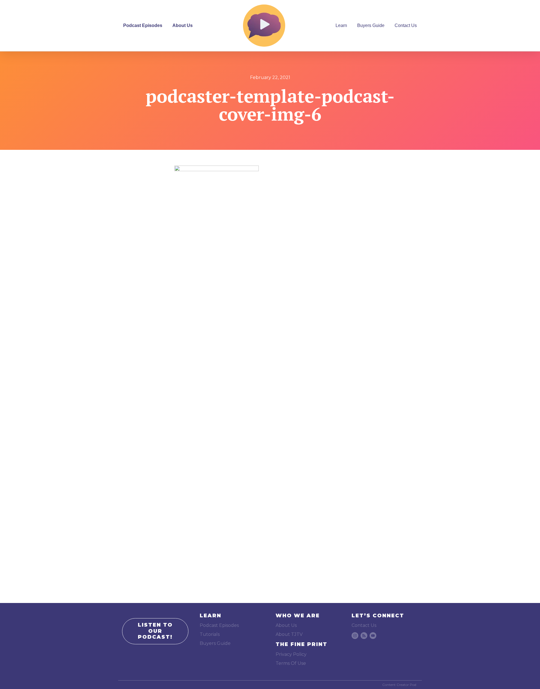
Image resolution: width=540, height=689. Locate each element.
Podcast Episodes (142, 25)
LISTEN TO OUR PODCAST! (155, 631)
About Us (182, 25)
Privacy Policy (291, 654)
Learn (341, 25)
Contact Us (406, 25)
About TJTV (289, 634)
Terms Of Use (291, 663)
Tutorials (210, 634)
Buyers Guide (370, 25)
